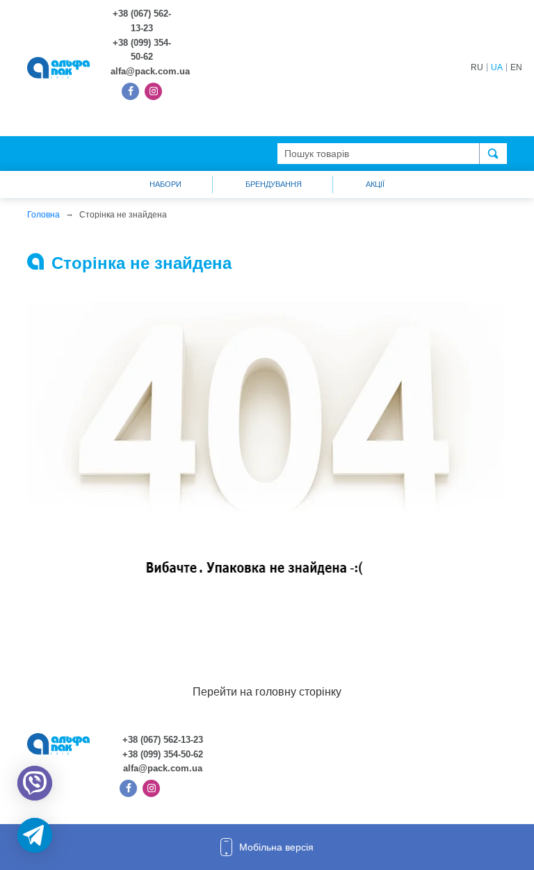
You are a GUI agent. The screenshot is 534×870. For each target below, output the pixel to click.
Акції (375, 184)
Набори (165, 184)
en (516, 67)
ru (477, 67)
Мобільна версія (276, 847)
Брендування (273, 184)
